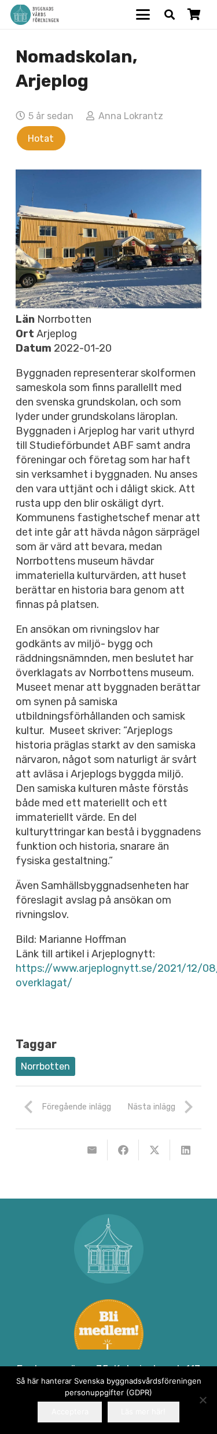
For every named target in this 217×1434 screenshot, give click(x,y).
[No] (202, 1400)
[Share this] (123, 1150)
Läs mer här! (143, 1411)
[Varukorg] (194, 14)
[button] (143, 14)
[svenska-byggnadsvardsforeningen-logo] (34, 15)
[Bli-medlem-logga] (108, 1334)
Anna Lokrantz (130, 115)
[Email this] (92, 1150)
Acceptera (70, 1411)
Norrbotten (45, 1066)
